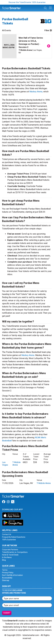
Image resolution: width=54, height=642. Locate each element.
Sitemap (5, 580)
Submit (6, 613)
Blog (4, 560)
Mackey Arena (27, 355)
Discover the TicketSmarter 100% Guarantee (27, 2)
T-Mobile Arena (16, 463)
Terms (4, 570)
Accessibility (7, 578)
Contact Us (6, 534)
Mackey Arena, (36, 91)
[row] (27, 46)
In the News (7, 557)
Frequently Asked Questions (13, 537)
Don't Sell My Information (12, 575)
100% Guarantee (9, 540)
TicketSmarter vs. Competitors (15, 552)
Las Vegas (5, 463)
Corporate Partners (10, 550)
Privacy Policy (7, 573)
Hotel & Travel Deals (10, 555)
